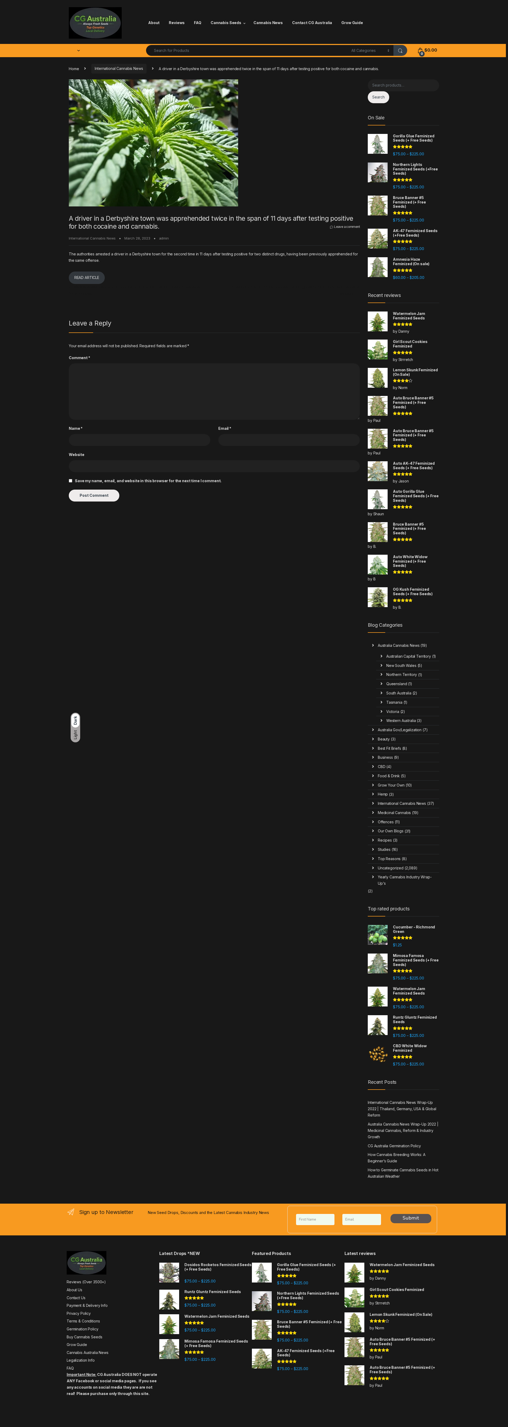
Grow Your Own (391, 785)
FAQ (197, 22)
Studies (384, 849)
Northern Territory (401, 674)
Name (76, 428)
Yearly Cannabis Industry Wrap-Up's (405, 880)
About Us (74, 1290)
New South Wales (401, 665)
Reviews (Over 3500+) (86, 1282)
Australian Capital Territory (408, 656)
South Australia (398, 693)
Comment (79, 357)
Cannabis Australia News (87, 1352)
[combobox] (247, 50)
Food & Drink (389, 776)
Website (76, 454)
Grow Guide (352, 22)
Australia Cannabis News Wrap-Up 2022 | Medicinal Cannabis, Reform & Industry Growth (403, 1130)
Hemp (383, 794)
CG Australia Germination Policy (394, 1146)
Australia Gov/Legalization (399, 730)
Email (224, 428)
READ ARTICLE (86, 277)
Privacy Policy (79, 1313)
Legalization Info (81, 1360)
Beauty (384, 739)
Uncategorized (390, 868)
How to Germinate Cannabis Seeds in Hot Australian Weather (403, 1173)
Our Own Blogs (390, 831)
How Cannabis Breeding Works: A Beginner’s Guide (396, 1157)
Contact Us (76, 1297)
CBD (381, 766)
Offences (386, 822)
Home (74, 68)
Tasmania (394, 702)
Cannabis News (268, 22)
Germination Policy (82, 1329)
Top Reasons (389, 858)
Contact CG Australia (312, 22)
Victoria (392, 711)
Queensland (396, 683)
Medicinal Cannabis (394, 812)
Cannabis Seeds (226, 22)
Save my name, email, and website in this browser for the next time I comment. (148, 480)
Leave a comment (347, 227)
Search (378, 97)
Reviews (177, 22)
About (154, 22)
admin (164, 238)
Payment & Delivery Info (87, 1305)
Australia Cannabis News (399, 645)
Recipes (385, 840)
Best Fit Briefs (389, 748)
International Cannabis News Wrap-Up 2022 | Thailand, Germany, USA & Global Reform (402, 1108)
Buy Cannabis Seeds (84, 1337)
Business (385, 757)
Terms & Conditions (83, 1321)
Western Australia (401, 720)
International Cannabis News (119, 68)
